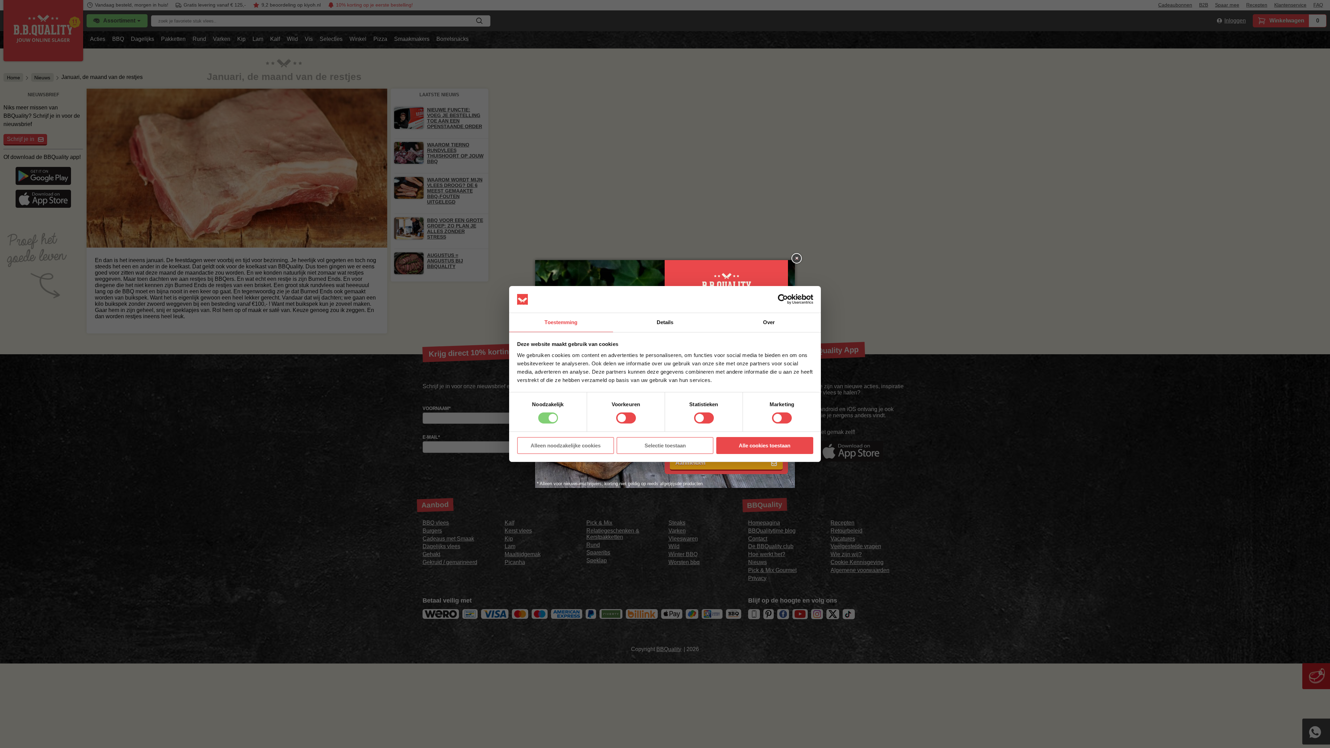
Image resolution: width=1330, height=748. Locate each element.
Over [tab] (769, 322)
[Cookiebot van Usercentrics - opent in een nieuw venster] (783, 299)
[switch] (626, 418)
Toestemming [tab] (560, 322)
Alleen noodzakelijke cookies (566, 445)
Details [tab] (665, 322)
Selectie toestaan (665, 445)
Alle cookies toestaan (764, 445)
